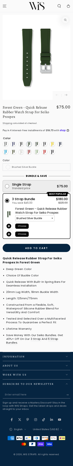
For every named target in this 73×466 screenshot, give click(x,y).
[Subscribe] (68, 395)
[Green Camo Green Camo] (37, 144)
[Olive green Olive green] (13, 152)
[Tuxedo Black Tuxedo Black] (52, 152)
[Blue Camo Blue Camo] (13, 144)
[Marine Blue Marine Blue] (60, 144)
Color (6, 160)
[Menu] (4, 6)
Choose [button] (22, 225)
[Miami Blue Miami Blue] (6, 152)
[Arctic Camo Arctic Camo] (6, 144)
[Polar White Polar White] (21, 152)
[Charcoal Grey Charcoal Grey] (21, 144)
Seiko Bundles (46, 335)
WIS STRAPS (30, 454)
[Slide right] (65, 95)
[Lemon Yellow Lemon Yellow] (52, 144)
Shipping (7, 123)
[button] (59, 6)
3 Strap (36, 339)
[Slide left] (57, 95)
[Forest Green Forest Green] (29, 144)
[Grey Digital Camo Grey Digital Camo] (44, 144)
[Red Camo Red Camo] (29, 152)
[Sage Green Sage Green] (37, 152)
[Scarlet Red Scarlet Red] (44, 152)
